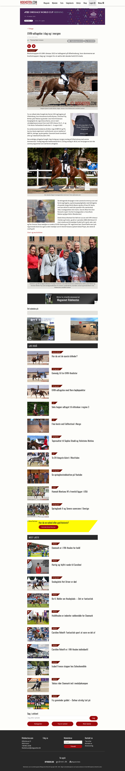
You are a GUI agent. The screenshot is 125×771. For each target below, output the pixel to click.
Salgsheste (70, 3)
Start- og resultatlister (34, 232)
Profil (54, 487)
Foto (61, 3)
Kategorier (38, 724)
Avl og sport (31, 50)
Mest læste (87, 724)
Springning (55, 437)
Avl (53, 403)
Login (91, 3)
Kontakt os (88, 743)
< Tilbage (30, 29)
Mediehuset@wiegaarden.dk (31, 748)
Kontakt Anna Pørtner (48, 527)
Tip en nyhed (62, 724)
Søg (93, 718)
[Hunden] (49, 762)
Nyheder (55, 3)
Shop (85, 3)
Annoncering (89, 746)
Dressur (55, 662)
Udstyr (78, 3)
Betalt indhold (56, 352)
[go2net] (61, 762)
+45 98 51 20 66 (26, 746)
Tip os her (88, 741)
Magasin (46, 3)
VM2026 (55, 544)
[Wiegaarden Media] (74, 762)
